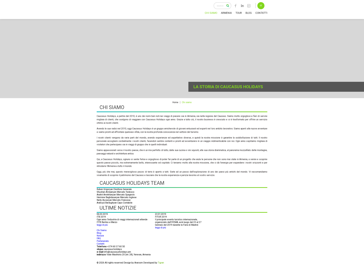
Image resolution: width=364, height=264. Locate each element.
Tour (238, 12)
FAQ (99, 238)
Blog (249, 12)
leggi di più (102, 225)
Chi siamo (187, 102)
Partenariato (103, 241)
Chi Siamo (211, 12)
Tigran (161, 262)
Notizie (100, 235)
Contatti (261, 12)
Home (175, 102)
